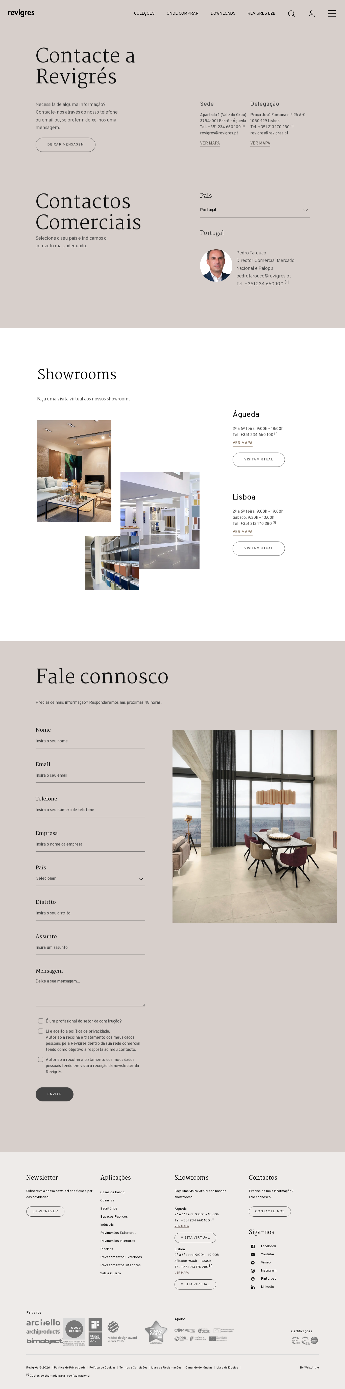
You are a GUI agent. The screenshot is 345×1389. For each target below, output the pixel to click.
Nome (43, 730)
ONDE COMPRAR (183, 13)
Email (43, 764)
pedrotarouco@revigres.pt (263, 276)
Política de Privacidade (69, 1368)
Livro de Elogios (227, 1368)
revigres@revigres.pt (219, 133)
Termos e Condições (133, 1368)
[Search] (291, 14)
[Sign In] (312, 14)
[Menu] (332, 14)
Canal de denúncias (198, 1368)
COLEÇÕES (144, 13)
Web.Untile (311, 1368)
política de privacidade (89, 1031)
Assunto (46, 937)
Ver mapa (210, 143)
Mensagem (49, 971)
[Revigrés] (21, 13)
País (41, 868)
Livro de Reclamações (166, 1368)
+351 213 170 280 (275, 127)
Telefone (46, 799)
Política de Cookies (102, 1368)
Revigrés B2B (261, 13)
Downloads (223, 13)
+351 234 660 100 (226, 127)
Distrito (46, 902)
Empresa (47, 833)
